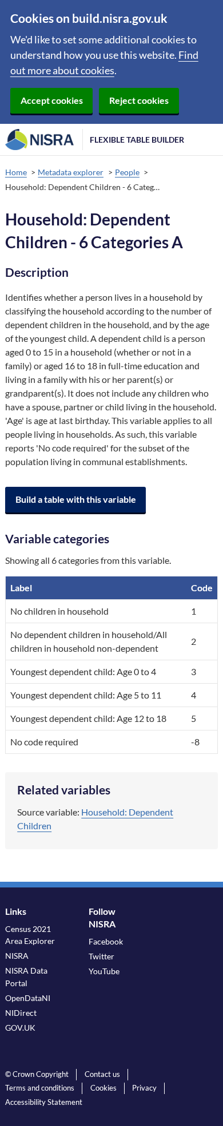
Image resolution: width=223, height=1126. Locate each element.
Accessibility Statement (43, 1102)
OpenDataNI (27, 998)
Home (16, 172)
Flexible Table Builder (137, 139)
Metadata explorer (70, 172)
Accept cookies (52, 100)
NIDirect (21, 1013)
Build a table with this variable (75, 499)
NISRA (17, 955)
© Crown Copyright (37, 1074)
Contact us (102, 1074)
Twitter (101, 956)
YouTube (104, 971)
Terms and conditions (39, 1087)
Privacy (144, 1087)
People (127, 172)
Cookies (103, 1087)
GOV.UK (20, 1027)
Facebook (106, 941)
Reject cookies (139, 100)
